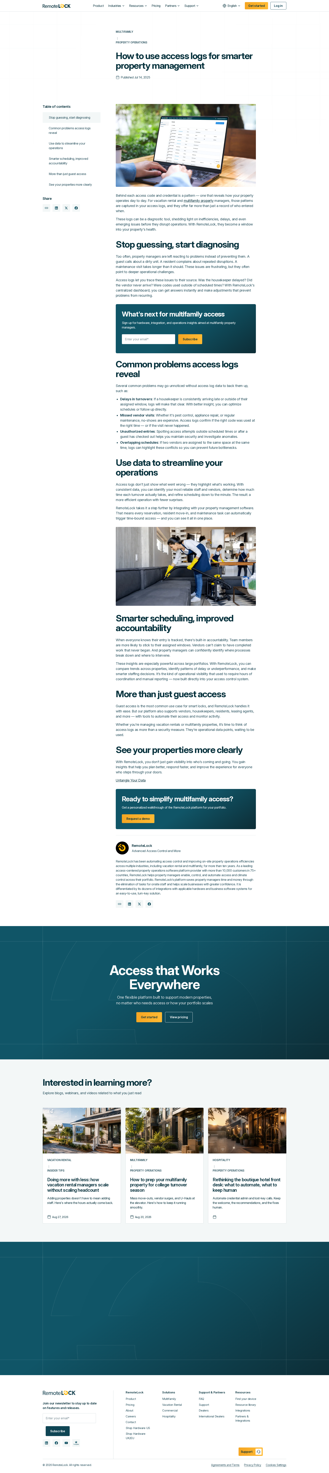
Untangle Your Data (131, 780)
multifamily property (199, 201)
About (129, 1410)
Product (131, 1399)
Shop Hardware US (138, 1428)
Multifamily (169, 1399)
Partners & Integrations (242, 1419)
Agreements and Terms (225, 1465)
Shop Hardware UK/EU (135, 1436)
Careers (131, 1416)
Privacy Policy (252, 1465)
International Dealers (211, 1416)
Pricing (130, 1405)
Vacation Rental (172, 1405)
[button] (116, 5)
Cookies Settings (276, 1465)
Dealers (203, 1410)
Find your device (245, 1399)
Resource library (245, 1405)
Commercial (170, 1410)
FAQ (201, 1399)
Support (204, 1405)
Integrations (242, 1410)
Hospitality (168, 1416)
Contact (131, 1422)
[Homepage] (57, 6)
